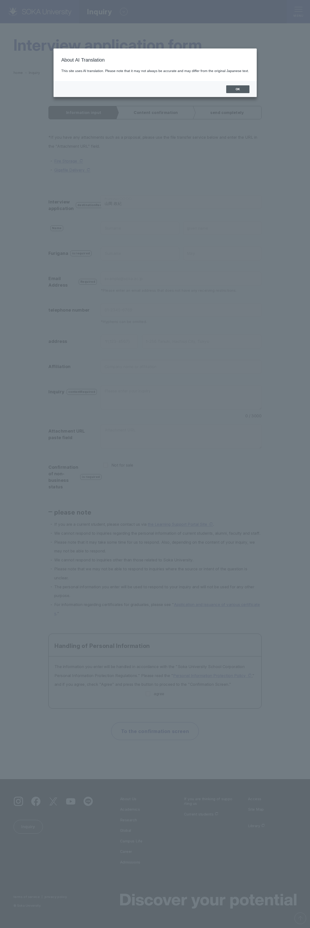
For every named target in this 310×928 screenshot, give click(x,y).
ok (238, 89)
